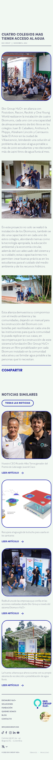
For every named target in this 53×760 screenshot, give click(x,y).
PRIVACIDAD (44, 752)
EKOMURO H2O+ (9, 700)
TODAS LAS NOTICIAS (17, 403)
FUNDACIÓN (7, 708)
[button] (6, 746)
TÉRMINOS (33, 752)
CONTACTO (7, 719)
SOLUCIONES (7, 704)
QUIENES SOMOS (9, 711)
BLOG (4, 715)
